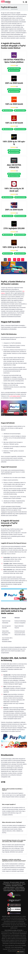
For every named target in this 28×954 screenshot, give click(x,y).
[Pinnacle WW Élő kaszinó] (14, 162)
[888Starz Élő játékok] (14, 186)
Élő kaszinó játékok (14, 882)
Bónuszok (22, 882)
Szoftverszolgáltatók (16, 884)
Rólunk (23, 884)
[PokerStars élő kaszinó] (14, 80)
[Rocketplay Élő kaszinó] (14, 139)
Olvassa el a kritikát (14, 70)
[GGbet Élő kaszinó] (14, 245)
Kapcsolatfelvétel (20, 890)
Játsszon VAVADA (8, 215)
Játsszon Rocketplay (14, 150)
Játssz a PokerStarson (15, 89)
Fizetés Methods (7, 884)
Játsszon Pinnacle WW (15, 173)
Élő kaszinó (6, 882)
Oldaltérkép (8, 885)
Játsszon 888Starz (8, 197)
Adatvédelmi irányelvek (17, 885)
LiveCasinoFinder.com (5, 9)
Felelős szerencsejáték (8, 889)
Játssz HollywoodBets (15, 68)
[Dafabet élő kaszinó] (14, 120)
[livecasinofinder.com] (6, 1)
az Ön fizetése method (14, 396)
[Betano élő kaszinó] (14, 101)
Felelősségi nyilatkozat (9, 887)
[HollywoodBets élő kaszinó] (14, 57)
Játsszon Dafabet (8, 129)
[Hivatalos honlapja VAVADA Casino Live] (14, 207)
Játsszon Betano (8, 110)
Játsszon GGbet (8, 253)
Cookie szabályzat (19, 887)
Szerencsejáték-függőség (10, 890)
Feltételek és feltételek (19, 889)
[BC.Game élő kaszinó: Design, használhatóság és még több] (14, 226)
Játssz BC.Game (8, 234)
